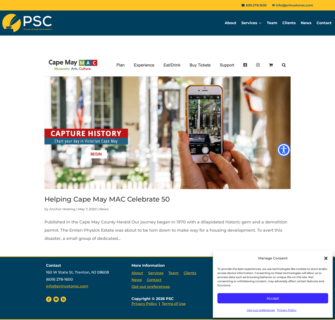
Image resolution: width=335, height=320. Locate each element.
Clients (289, 23)
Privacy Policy (286, 310)
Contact (324, 23)
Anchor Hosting (62, 209)
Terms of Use (174, 304)
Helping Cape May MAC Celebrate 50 (107, 199)
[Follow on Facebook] (49, 299)
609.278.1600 (256, 5)
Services (249, 23)
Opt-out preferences (261, 310)
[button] (326, 258)
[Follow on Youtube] (56, 299)
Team (272, 23)
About (230, 23)
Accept (273, 298)
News (306, 23)
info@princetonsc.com (294, 5)
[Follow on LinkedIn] (63, 299)
